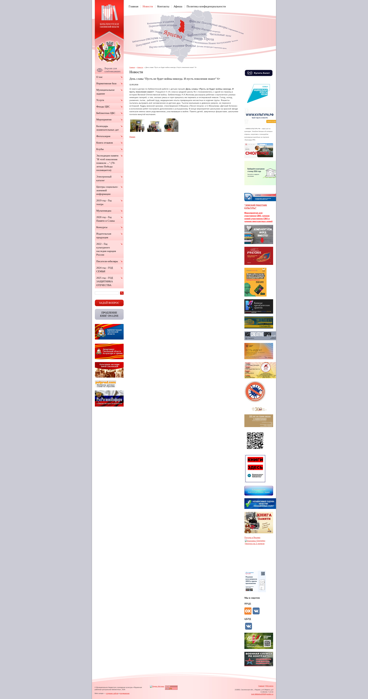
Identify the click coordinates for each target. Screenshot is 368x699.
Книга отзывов (104, 142)
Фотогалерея (103, 136)
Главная (133, 6)
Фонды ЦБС (103, 106)
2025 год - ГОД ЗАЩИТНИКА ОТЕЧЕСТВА (104, 281)
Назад (132, 137)
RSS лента (269, 686)
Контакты (163, 6)
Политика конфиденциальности (206, 6)
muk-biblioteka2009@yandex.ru (262, 694)
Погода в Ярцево (252, 537)
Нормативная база (106, 83)
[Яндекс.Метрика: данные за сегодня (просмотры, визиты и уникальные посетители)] (157, 686)
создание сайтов (112, 693)
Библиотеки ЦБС (105, 113)
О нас (99, 76)
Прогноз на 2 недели (254, 543)
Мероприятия (103, 119)
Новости (148, 6)
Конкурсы (101, 227)
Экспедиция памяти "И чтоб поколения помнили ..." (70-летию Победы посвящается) (107, 163)
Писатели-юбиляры (107, 261)
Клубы (100, 149)
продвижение (125, 693)
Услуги (100, 100)
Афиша (178, 6)
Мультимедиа (103, 210)
